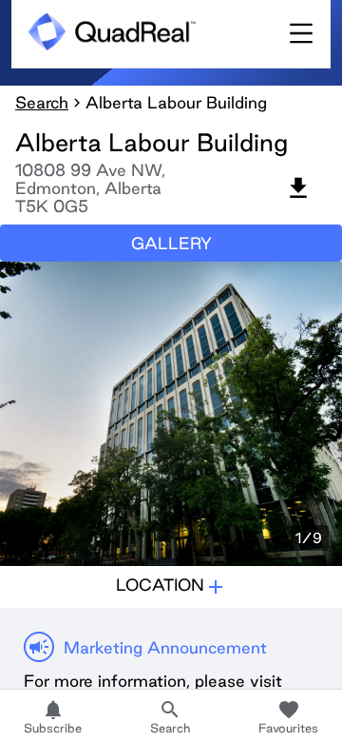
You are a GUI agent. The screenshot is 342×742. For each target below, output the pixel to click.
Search (41, 102)
